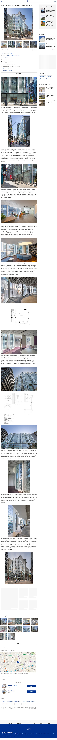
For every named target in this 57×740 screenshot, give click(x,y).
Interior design (5, 70)
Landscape (5, 68)
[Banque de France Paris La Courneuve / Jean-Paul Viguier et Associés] (42, 39)
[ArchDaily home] (28, 1)
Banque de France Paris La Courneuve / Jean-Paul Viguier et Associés (51, 38)
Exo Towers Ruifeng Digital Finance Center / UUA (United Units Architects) (51, 45)
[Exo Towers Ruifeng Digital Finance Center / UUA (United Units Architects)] (42, 46)
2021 (6, 60)
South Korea (9, 53)
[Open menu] (1, 1)
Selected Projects (17, 701)
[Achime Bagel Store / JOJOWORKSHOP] (42, 89)
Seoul (7, 703)
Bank (2, 53)
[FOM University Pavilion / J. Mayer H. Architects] (43, 17)
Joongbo (10, 70)
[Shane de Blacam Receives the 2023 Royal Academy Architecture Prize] (43, 23)
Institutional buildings (31, 701)
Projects (3, 701)
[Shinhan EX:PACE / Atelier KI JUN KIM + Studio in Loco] (3, 621)
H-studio (9, 68)
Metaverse (47, 78)
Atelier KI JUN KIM (10, 55)
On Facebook (18, 703)
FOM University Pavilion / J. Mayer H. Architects (50, 17)
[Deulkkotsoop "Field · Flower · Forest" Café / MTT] (42, 96)
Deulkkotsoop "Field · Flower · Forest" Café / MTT (50, 95)
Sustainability (42, 76)
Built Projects (9, 701)
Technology (49, 76)
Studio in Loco (17, 55)
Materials (41, 78)
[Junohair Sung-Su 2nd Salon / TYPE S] (42, 103)
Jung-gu (12, 703)
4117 (6, 57)
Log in (55, 1)
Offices (24, 701)
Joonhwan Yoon (11, 62)
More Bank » (54, 49)
